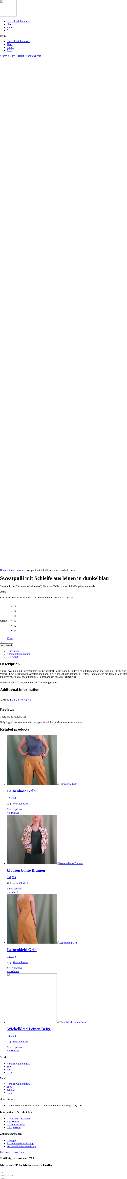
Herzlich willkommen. (18, 21)
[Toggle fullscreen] (8, 1175)
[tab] (67, 651)
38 (17, 699)
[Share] (4, 1175)
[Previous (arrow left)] (1, 1178)
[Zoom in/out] (11, 1175)
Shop (9, 24)
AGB (9, 30)
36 (13, 699)
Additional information (18, 654)
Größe (3, 620)
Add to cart (6, 645)
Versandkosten (20, 803)
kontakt (10, 27)
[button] (63, 35)
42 (25, 699)
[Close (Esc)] (1, 1175)
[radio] (16, 607)
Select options (14, 809)
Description (13, 651)
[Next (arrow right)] (4, 1178)
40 (21, 699)
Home (3, 570)
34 (9, 699)
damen (19, 570)
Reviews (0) (13, 656)
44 (29, 699)
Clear (10, 638)
